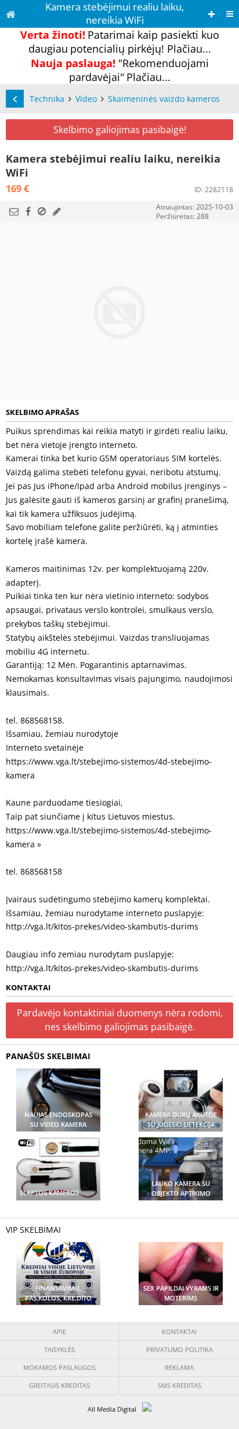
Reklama (179, 1367)
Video (86, 98)
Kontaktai (179, 1331)
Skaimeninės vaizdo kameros (164, 98)
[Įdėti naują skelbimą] (211, 14)
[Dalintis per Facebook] (28, 211)
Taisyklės (59, 1349)
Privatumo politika (179, 1349)
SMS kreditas (179, 1385)
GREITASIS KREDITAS (59, 1385)
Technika (47, 98)
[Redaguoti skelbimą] (56, 211)
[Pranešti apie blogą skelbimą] (41, 211)
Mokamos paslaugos (59, 1367)
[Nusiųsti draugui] (14, 211)
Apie (59, 1331)
